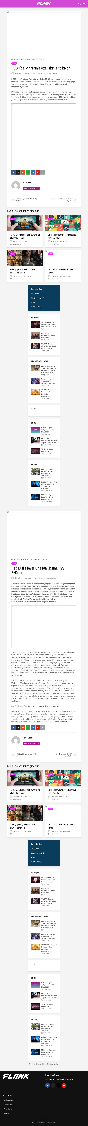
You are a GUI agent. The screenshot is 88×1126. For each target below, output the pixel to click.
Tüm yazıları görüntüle (31, 188)
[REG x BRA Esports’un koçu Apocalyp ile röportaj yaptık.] (35, 497)
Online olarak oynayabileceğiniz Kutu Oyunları (62, 236)
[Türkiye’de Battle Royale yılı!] (35, 451)
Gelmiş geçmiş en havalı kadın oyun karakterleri (23, 271)
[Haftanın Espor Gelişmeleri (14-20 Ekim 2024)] (35, 430)
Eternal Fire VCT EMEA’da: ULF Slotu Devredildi (48, 335)
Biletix (40, 696)
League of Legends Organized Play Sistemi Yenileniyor (48, 381)
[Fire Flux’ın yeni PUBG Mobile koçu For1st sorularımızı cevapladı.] (35, 484)
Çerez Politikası (9, 1105)
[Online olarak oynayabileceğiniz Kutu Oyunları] (63, 223)
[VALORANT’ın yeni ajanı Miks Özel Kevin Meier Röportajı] (35, 346)
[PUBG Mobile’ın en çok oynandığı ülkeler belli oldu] (25, 223)
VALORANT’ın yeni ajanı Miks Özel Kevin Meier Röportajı (48, 346)
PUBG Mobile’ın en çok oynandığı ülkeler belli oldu (25, 236)
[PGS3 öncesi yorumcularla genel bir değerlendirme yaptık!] (35, 440)
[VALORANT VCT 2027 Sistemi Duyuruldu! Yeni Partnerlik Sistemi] (35, 324)
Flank (14, 63)
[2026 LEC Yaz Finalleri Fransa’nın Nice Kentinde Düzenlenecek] (35, 392)
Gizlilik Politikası (9, 1100)
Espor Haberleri (16, 59)
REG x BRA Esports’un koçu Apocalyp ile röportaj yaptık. (48, 497)
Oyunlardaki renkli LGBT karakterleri (44, 1064)
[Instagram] (58, 1085)
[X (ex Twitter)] (53, 1085)
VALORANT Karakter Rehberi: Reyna (61, 271)
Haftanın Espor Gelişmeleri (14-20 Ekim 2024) (47, 430)
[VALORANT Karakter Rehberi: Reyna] (63, 258)
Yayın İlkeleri (8, 1109)
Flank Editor (18, 73)
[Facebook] (47, 1085)
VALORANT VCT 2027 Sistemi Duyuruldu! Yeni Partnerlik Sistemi (49, 324)
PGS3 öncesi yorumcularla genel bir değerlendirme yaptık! (49, 440)
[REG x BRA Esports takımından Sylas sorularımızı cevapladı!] (35, 471)
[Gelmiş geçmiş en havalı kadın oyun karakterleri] (25, 258)
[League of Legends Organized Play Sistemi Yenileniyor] (35, 381)
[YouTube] (64, 1085)
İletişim (6, 1113)
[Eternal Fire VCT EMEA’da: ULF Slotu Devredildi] (35, 335)
